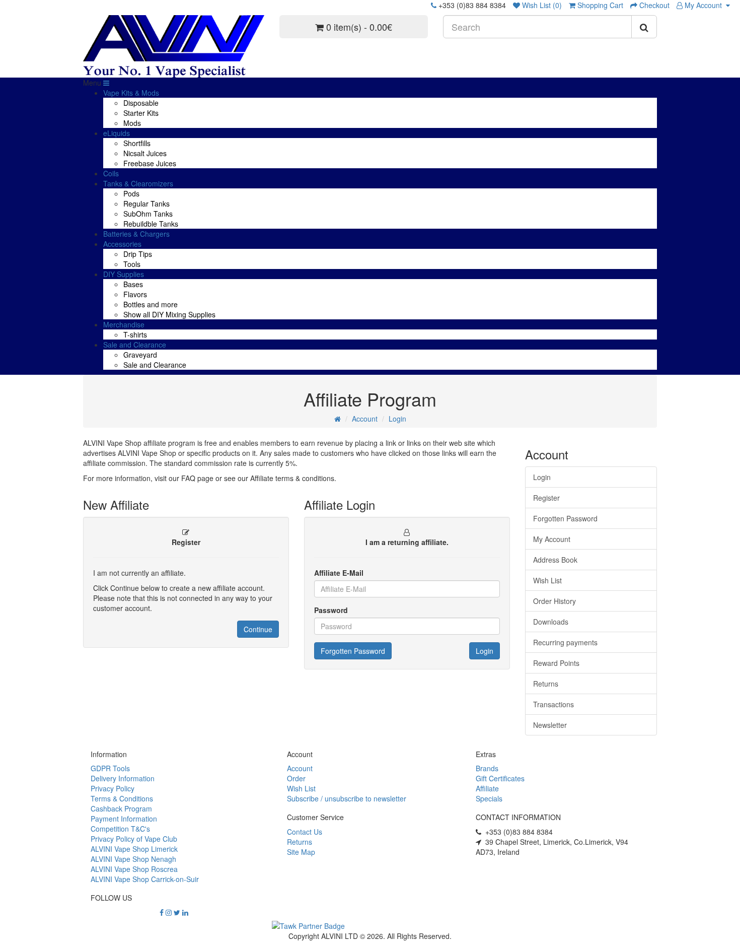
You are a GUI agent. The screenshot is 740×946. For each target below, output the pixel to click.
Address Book (555, 560)
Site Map (301, 852)
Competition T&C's (120, 829)
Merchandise (123, 324)
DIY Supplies (123, 274)
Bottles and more (150, 304)
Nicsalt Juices (145, 153)
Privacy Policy (112, 788)
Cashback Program (121, 808)
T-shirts (135, 334)
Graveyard (140, 355)
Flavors (135, 294)
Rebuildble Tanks (150, 224)
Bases (133, 284)
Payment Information (124, 819)
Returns (545, 684)
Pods (131, 193)
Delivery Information (123, 778)
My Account (704, 5)
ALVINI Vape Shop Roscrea (134, 869)
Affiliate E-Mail (338, 573)
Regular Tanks (146, 203)
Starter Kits (141, 113)
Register (546, 498)
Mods (132, 123)
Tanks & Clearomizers (138, 183)
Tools (131, 264)
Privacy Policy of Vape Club (134, 839)
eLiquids (116, 133)
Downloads (550, 622)
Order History (554, 601)
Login (397, 419)
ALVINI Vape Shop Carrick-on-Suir (145, 879)
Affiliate (487, 788)
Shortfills (137, 143)
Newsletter (550, 725)
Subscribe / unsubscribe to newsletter (346, 798)
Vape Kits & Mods (131, 93)
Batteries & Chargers (136, 234)
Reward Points (556, 663)
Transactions (553, 704)
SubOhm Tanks (148, 214)
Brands (487, 768)
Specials (489, 798)
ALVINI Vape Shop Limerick (134, 849)
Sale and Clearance (134, 345)
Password (331, 610)
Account (365, 419)
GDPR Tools (110, 768)
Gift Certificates (500, 778)
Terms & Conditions (122, 798)
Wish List (547, 580)
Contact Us (304, 832)
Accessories (122, 244)
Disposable (141, 103)
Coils (111, 173)
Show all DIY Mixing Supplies (169, 314)
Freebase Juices (149, 163)
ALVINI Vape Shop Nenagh (133, 859)
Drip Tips (137, 254)
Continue (258, 629)
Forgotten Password (353, 651)
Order (296, 778)
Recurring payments (565, 642)
